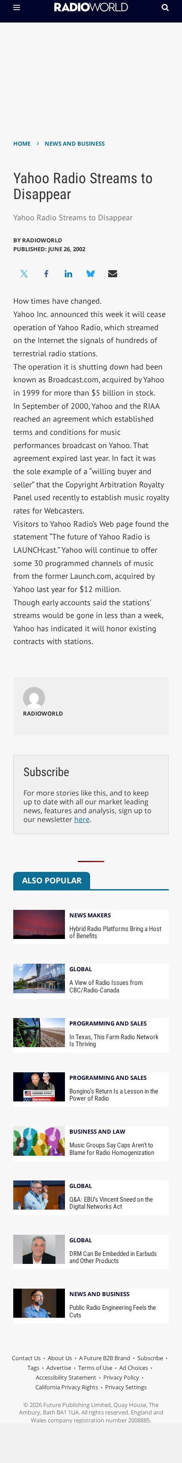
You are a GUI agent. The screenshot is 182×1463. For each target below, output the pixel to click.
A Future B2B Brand (104, 1358)
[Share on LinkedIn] (68, 274)
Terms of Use (95, 1368)
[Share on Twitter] (24, 274)
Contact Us (26, 1358)
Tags (33, 1368)
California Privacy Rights (66, 1387)
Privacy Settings (126, 1387)
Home (21, 143)
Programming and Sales (108, 1024)
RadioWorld (42, 240)
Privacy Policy (121, 1377)
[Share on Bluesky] (91, 274)
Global (80, 969)
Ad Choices (133, 1368)
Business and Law (97, 1132)
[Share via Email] (113, 274)
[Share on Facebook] (46, 274)
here (82, 819)
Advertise (58, 1368)
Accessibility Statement (66, 1377)
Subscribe (150, 1358)
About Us (60, 1358)
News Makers (90, 915)
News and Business (75, 143)
